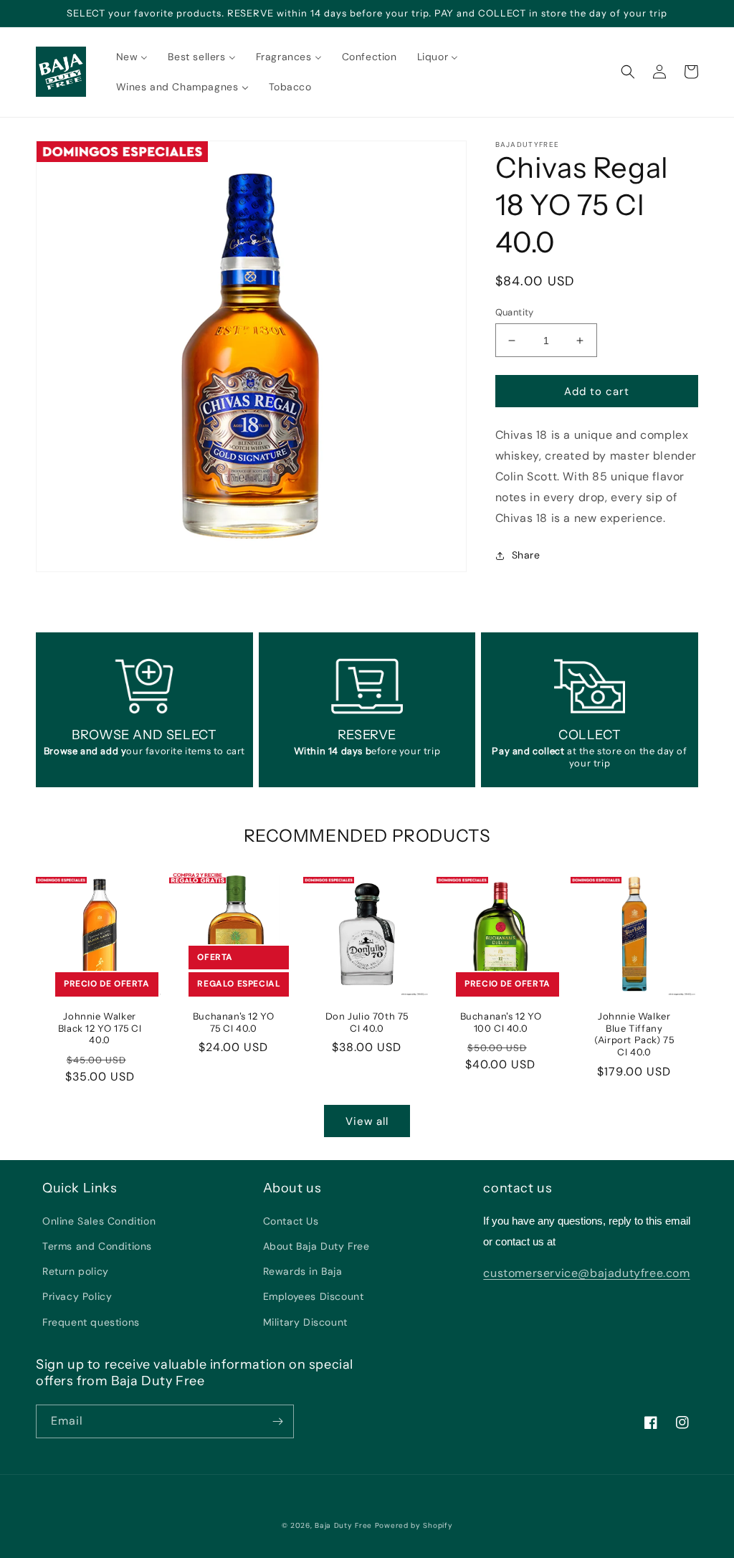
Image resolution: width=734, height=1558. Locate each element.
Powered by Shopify (414, 1525)
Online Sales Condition (99, 1221)
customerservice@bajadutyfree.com (586, 1273)
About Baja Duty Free (316, 1246)
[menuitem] (132, 57)
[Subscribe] (277, 1421)
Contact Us (291, 1221)
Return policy (75, 1271)
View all (367, 1121)
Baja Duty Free (343, 1525)
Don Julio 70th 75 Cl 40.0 (367, 1022)
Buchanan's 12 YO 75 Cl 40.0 (234, 1022)
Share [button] (526, 554)
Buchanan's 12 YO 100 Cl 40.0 (501, 1022)
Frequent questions (91, 1322)
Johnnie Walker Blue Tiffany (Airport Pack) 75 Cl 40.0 (634, 1034)
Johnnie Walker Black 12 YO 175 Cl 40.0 (100, 1028)
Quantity (514, 312)
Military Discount (305, 1322)
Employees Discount (313, 1296)
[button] (628, 71)
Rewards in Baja (303, 1271)
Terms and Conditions (97, 1246)
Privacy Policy (77, 1296)
